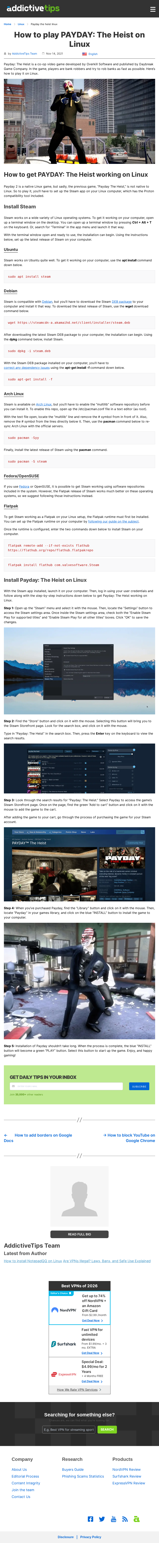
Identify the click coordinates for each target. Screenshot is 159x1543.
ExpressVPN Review (128, 1483)
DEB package (122, 302)
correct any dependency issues (27, 368)
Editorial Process (25, 1476)
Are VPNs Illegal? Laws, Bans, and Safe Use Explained (107, 1261)
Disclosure (66, 1537)
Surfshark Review (126, 1476)
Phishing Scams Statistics (83, 1476)
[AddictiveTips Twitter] (102, 1519)
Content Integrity (26, 1483)
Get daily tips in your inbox (43, 1077)
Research (72, 1459)
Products (122, 1459)
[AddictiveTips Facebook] (90, 1519)
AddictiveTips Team (24, 53)
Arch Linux (44, 404)
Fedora (24, 486)
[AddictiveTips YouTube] (114, 1519)
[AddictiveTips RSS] (125, 1519)
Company (22, 1459)
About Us (19, 1469)
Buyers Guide (73, 1469)
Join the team (23, 1490)
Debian (47, 302)
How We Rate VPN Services (77, 1390)
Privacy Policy (90, 1537)
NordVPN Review (126, 1469)
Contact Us (21, 1497)
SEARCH (107, 1429)
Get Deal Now (91, 1320)
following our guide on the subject (113, 521)
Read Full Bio (79, 1234)
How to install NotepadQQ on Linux (33, 1261)
